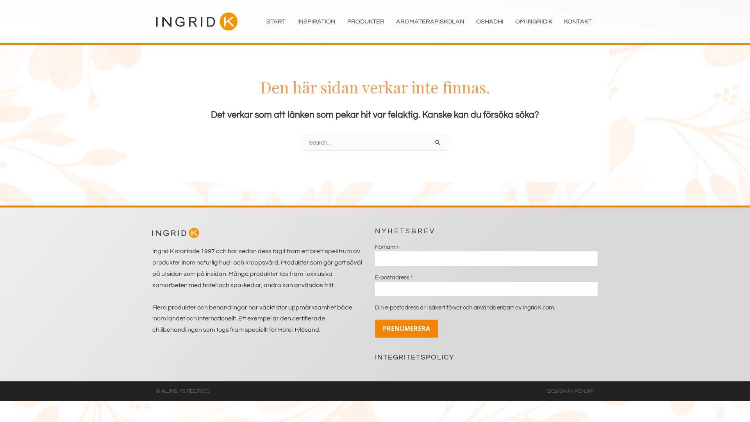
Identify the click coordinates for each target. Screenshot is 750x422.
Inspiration (316, 21)
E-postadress (394, 278)
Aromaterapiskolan (430, 21)
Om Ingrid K (533, 21)
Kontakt (578, 21)
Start (276, 21)
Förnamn (386, 247)
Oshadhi (490, 21)
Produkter (365, 21)
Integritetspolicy (414, 357)
